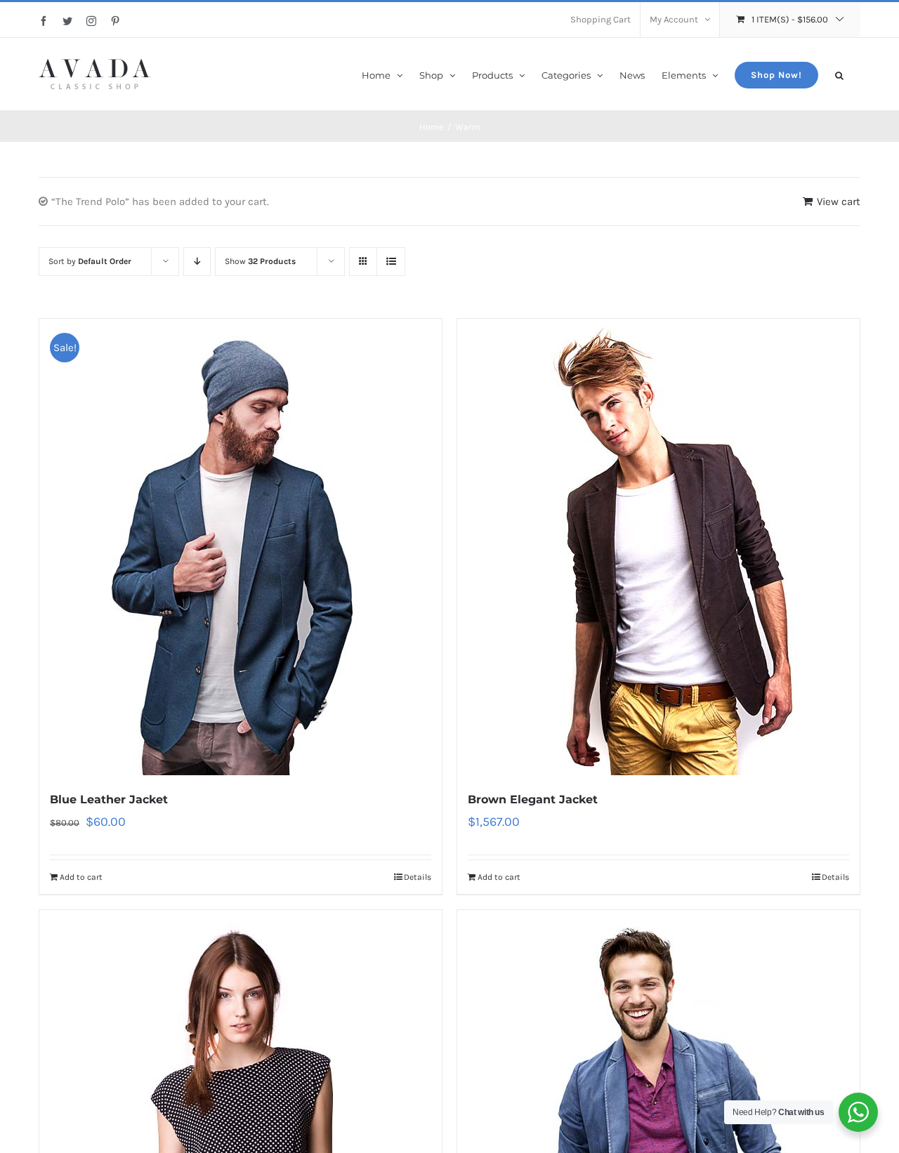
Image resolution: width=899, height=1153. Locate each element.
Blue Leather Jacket (109, 799)
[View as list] (391, 261)
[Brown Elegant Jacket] (658, 547)
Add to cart (81, 877)
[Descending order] (197, 261)
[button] (839, 74)
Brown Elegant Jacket (533, 799)
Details (417, 877)
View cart (838, 201)
